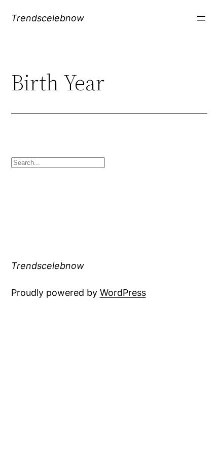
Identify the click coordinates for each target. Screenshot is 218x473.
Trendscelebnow (47, 18)
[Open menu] (201, 18)
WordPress (123, 292)
